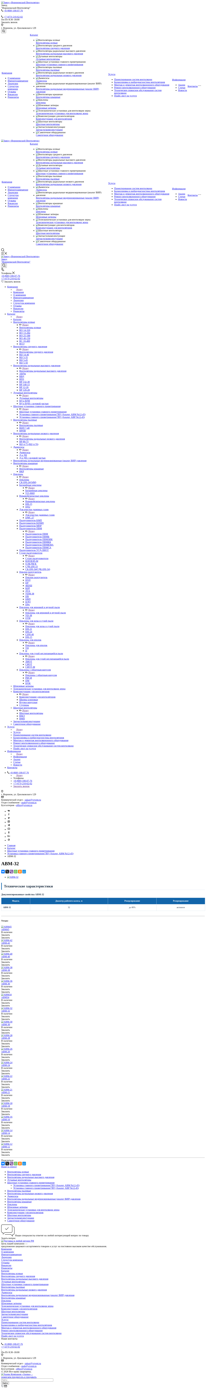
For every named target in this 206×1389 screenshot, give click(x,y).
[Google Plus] (8, 836)
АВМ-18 (5, 1106)
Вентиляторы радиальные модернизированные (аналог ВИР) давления (43, 1199)
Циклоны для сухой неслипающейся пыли (47, 659)
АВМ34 (5, 997)
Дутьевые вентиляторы (48, 59)
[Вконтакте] (8, 811)
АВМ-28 (5, 1038)
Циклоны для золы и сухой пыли (42, 626)
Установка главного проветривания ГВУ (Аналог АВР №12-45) (46, 1188)
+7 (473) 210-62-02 (13, 17)
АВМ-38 (5, 970)
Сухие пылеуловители (36, 558)
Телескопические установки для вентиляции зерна (62, 113)
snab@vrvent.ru (28, 802)
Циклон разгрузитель (36, 577)
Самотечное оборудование (49, 135)
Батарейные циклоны (36, 490)
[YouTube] (8, 829)
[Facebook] (8, 815)
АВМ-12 (5, 1146)
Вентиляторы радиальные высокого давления (59, 53)
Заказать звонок (21, 786)
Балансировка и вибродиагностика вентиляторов (139, 82)
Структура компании (13, 87)
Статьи (181, 87)
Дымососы (41, 81)
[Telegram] (8, 825)
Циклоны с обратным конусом (41, 675)
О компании (14, 78)
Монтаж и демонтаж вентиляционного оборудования (141, 85)
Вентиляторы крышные (48, 97)
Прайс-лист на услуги (125, 95)
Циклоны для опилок (36, 645)
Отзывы (12, 91)
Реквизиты (13, 97)
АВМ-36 (5, 983)
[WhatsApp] (15, 871)
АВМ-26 (5, 1051)
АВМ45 (5, 929)
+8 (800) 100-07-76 (13, 10)
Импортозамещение (18, 81)
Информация (178, 79)
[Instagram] (8, 822)
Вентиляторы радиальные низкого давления (58, 75)
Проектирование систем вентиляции (133, 79)
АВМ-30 (5, 1024)
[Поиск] (3, 31)
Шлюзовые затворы (46, 108)
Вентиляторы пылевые (48, 70)
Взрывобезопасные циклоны (40, 501)
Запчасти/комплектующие (49, 129)
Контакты (193, 86)
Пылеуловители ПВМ (36, 534)
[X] (7, 871)
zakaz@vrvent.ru (33, 800)
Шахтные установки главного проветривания (59, 64)
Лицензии (13, 83)
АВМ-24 (5, 1065)
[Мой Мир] (24, 871)
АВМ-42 (5, 943)
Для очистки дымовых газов (40, 515)
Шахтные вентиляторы (48, 124)
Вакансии (13, 94)
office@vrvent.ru (24, 805)
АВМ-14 (5, 1133)
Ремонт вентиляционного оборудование (135, 87)
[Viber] (11, 871)
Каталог (34, 35)
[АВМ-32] (12, 877)
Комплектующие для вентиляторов (54, 119)
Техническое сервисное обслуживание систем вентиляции (31, 1333)
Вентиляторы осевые (47, 42)
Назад (19, 289)
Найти (5, 1383)
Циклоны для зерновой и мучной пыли (45, 612)
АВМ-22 (5, 1079)
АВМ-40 (5, 956)
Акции (181, 85)
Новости (182, 90)
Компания (7, 73)
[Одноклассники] (8, 833)
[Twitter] (8, 818)
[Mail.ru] (8, 840)
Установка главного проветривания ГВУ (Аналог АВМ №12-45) (46, 1185)
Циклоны (41, 102)
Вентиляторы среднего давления (53, 48)
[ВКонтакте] (3, 871)
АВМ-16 (5, 1119)
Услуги (111, 74)
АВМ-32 (5, 1011)
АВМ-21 (5, 1092)
